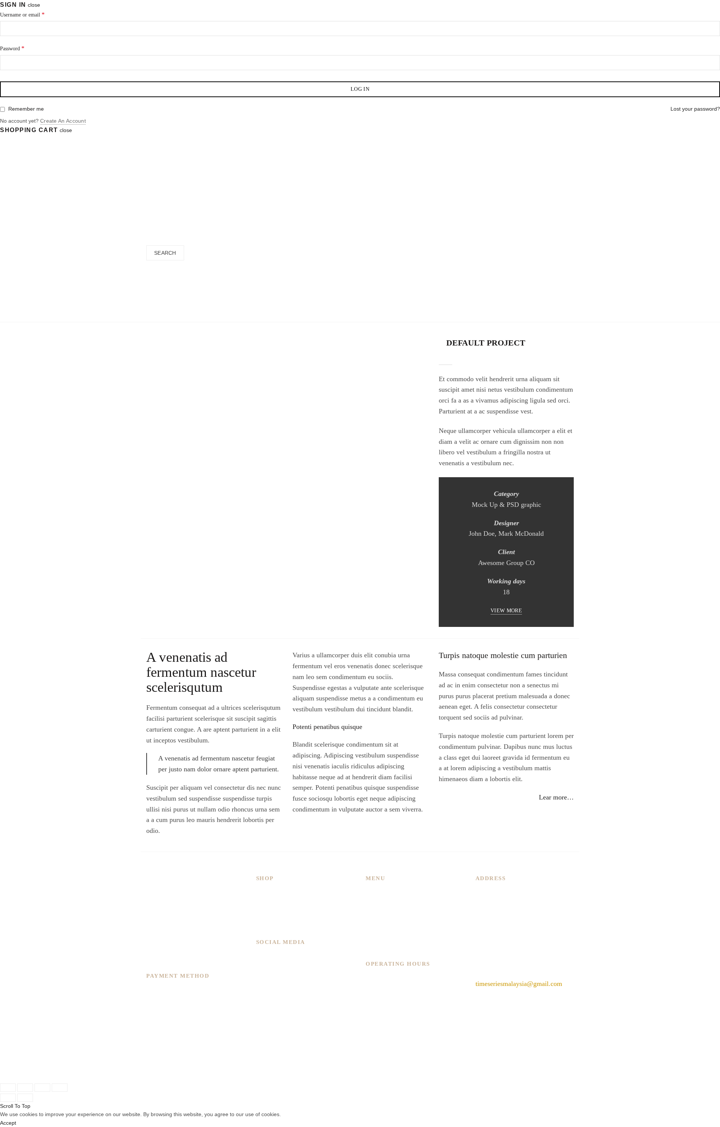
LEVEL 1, (490, 904)
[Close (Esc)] (8, 1087)
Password (12, 48)
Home (291, 311)
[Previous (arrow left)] (8, 1098)
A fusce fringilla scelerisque (339, 311)
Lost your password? (695, 109)
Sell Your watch (397, 200)
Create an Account (63, 121)
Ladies (265, 904)
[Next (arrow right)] (25, 1098)
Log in (360, 89)
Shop (373, 925)
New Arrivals (241, 200)
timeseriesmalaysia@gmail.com (519, 983)
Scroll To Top (15, 1106)
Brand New (271, 914)
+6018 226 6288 (498, 965)
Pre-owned (270, 925)
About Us (379, 904)
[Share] (25, 1087)
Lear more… (556, 797)
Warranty (378, 947)
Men (262, 893)
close (34, 5)
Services (377, 914)
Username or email (22, 14)
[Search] (148, 218)
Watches (285, 200)
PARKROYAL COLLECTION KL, (524, 893)
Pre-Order (333, 200)
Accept (8, 1123)
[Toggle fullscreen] (42, 1087)
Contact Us (381, 936)
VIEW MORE (506, 610)
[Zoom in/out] (60, 1087)
